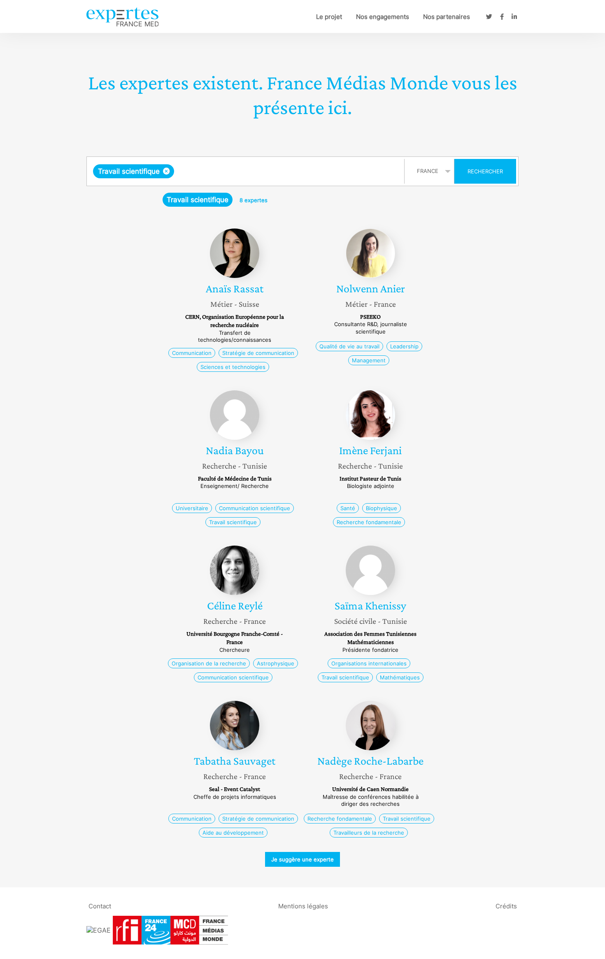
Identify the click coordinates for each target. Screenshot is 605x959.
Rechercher (485, 171)
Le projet (329, 17)
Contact (99, 906)
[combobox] (246, 171)
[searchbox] (258, 171)
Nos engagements (382, 17)
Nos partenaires (446, 17)
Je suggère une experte (302, 859)
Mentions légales (303, 906)
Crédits (506, 906)
